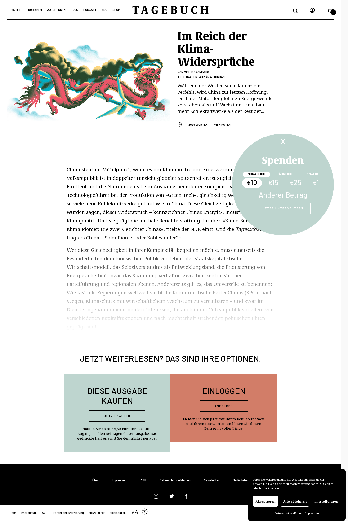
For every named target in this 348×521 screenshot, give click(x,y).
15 (273, 182)
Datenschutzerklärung (289, 513)
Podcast (89, 10)
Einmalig (311, 174)
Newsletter (211, 480)
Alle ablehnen (295, 501)
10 (252, 182)
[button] (330, 10)
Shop (116, 10)
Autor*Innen (56, 10)
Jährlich (284, 174)
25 (295, 182)
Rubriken (35, 10)
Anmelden (223, 406)
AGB (143, 480)
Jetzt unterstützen (283, 208)
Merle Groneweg (196, 72)
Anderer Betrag (283, 194)
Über (95, 480)
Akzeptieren (265, 501)
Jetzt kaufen (117, 416)
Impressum (312, 513)
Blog (74, 10)
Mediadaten (241, 480)
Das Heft (16, 10)
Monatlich (256, 174)
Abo (104, 10)
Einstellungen (326, 501)
